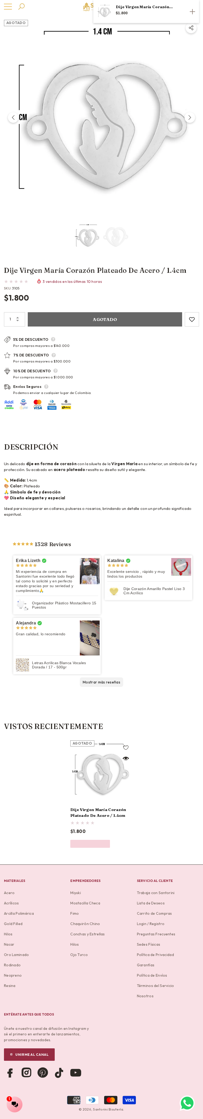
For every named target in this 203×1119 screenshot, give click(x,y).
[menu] (8, 7)
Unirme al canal (32, 1054)
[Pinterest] (43, 1073)
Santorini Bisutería (108, 1109)
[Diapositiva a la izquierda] (13, 117)
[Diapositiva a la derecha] (189, 117)
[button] (21, 7)
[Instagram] (26, 1073)
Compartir (191, 27)
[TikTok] (59, 1073)
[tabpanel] (101, 794)
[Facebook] (10, 1073)
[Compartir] (191, 27)
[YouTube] (76, 1073)
